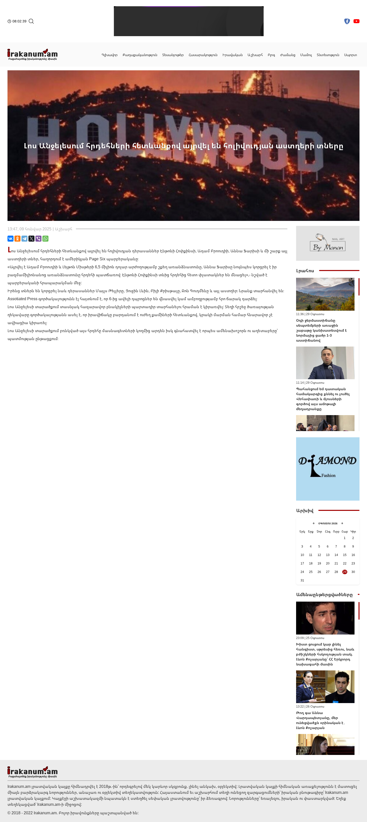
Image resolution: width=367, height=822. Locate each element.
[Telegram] (24, 239)
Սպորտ (350, 54)
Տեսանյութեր (173, 54)
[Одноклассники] (17, 239)
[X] (31, 239)
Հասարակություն (203, 54)
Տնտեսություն (328, 54)
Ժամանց (287, 54)
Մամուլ (306, 54)
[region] (328, 354)
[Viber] (38, 239)
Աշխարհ (255, 54)
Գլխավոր (110, 54)
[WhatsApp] (45, 239)
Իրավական (232, 54)
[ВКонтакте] (10, 239)
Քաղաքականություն (140, 54)
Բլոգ (271, 54)
